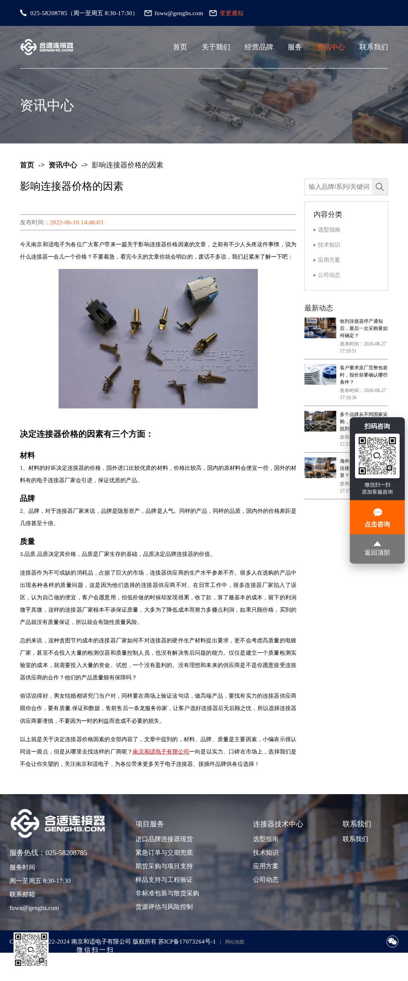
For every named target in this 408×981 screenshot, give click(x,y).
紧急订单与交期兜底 (163, 852)
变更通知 (231, 13)
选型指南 (329, 230)
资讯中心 (330, 47)
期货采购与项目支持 (163, 866)
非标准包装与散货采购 (163, 893)
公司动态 (329, 275)
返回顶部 (377, 552)
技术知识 (329, 245)
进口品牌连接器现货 (163, 839)
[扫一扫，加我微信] (392, 941)
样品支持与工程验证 (163, 879)
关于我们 (216, 47)
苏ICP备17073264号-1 (187, 941)
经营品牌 (259, 47)
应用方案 (329, 260)
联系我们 (373, 47)
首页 (180, 47)
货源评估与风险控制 (163, 906)
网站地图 (234, 942)
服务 (295, 47)
